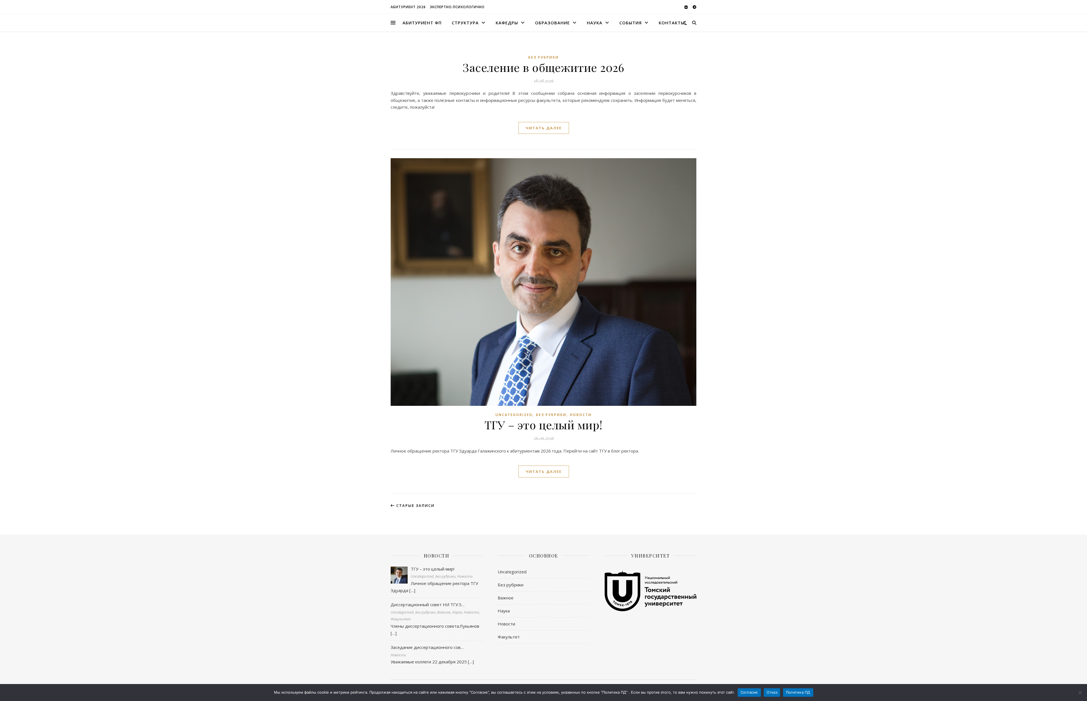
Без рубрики (543, 57)
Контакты (671, 22)
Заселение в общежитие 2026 (543, 67)
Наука (594, 22)
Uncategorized (513, 414)
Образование (552, 22)
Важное (505, 598)
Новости (581, 414)
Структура (465, 22)
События (630, 22)
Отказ (772, 692)
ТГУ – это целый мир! (544, 424)
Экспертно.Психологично (457, 7)
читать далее (544, 127)
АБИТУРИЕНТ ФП (422, 22)
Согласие (749, 692)
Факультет (509, 637)
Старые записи (415, 505)
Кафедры (507, 22)
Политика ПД (798, 692)
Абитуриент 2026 (408, 7)
